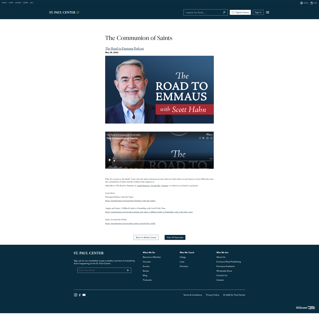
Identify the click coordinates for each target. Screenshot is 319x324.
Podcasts (147, 280)
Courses (147, 261)
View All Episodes (175, 237)
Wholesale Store (224, 271)
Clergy (183, 257)
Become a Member (152, 257)
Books (146, 271)
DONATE (25, 2)
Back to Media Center (146, 237)
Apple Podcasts (143, 186)
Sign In (258, 12)
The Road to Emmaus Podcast (124, 48)
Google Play (155, 186)
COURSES (18, 2)
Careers (220, 280)
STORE (11, 2)
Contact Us (221, 275)
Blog (145, 275)
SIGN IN (304, 2)
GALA (31, 2)
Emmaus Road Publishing (228, 261)
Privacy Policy (212, 295)
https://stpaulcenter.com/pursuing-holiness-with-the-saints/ (130, 201)
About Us (220, 257)
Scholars (184, 266)
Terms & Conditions (192, 295)
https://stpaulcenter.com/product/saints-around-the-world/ (130, 224)
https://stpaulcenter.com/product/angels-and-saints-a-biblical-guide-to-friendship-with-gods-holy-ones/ (149, 212)
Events (146, 266)
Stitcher (164, 186)
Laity (182, 261)
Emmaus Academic (225, 266)
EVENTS (4, 2)
